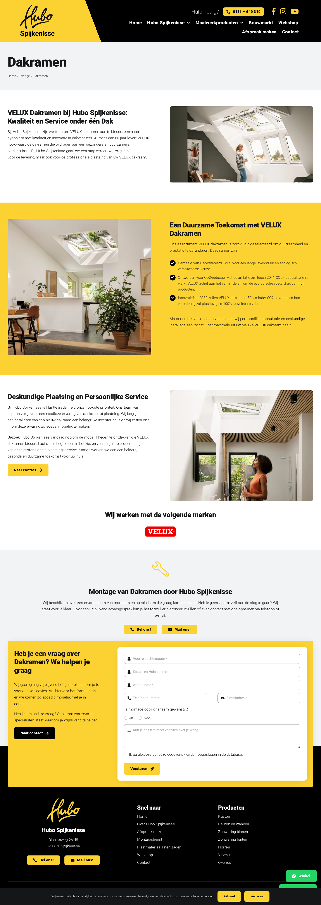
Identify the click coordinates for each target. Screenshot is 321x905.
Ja (131, 718)
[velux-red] (160, 528)
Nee (147, 718)
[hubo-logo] (36, 6)
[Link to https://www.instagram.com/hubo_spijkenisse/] (283, 12)
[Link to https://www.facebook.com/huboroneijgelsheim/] (273, 12)
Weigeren (257, 896)
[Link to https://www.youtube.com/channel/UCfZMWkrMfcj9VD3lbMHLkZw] (295, 12)
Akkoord (229, 896)
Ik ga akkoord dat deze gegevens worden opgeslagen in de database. (186, 754)
